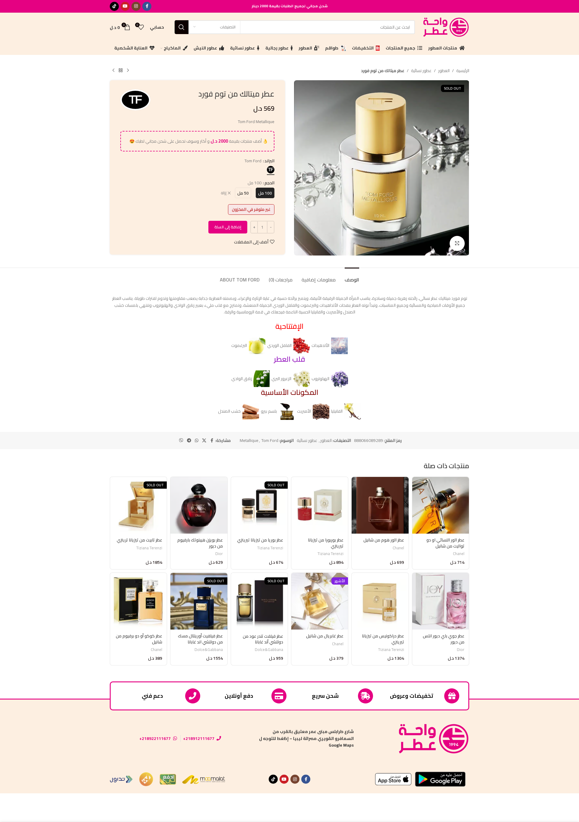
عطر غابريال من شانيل (324, 636)
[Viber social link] (181, 440)
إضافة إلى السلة (227, 226)
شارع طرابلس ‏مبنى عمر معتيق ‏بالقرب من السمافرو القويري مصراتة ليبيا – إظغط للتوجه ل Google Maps (306, 738)
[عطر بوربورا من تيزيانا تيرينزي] (319, 505)
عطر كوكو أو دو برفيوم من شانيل (139, 639)
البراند (269, 160)
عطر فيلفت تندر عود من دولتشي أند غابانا (263, 639)
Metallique (249, 440)
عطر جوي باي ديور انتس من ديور (443, 639)
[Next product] (113, 70)
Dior (219, 553)
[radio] (270, 169)
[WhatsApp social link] (196, 440)
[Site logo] (445, 26)
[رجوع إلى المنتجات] (120, 70)
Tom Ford (269, 440)
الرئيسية (462, 70)
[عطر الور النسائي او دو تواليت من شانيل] (440, 505)
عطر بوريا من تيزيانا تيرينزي (260, 540)
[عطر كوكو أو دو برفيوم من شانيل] (138, 601)
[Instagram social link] (136, 6)
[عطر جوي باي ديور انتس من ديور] (440, 601)
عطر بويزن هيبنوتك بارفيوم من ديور (200, 543)
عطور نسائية (421, 70)
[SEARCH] (181, 27)
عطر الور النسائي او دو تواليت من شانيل (445, 543)
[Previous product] (127, 70)
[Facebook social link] (146, 6)
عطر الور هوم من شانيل (383, 540)
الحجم (269, 182)
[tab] (352, 277)
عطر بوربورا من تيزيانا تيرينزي (325, 543)
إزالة (223, 193)
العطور (444, 70)
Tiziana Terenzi (330, 553)
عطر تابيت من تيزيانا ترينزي (139, 540)
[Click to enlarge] (457, 243)
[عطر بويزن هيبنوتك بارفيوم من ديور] (198, 505)
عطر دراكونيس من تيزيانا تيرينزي (383, 639)
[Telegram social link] (189, 440)
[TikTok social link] (114, 6)
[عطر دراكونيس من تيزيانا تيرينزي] (380, 601)
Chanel (458, 553)
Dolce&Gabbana (269, 649)
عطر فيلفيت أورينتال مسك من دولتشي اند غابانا (200, 639)
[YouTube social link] (125, 6)
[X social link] (204, 440)
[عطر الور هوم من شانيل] (380, 505)
